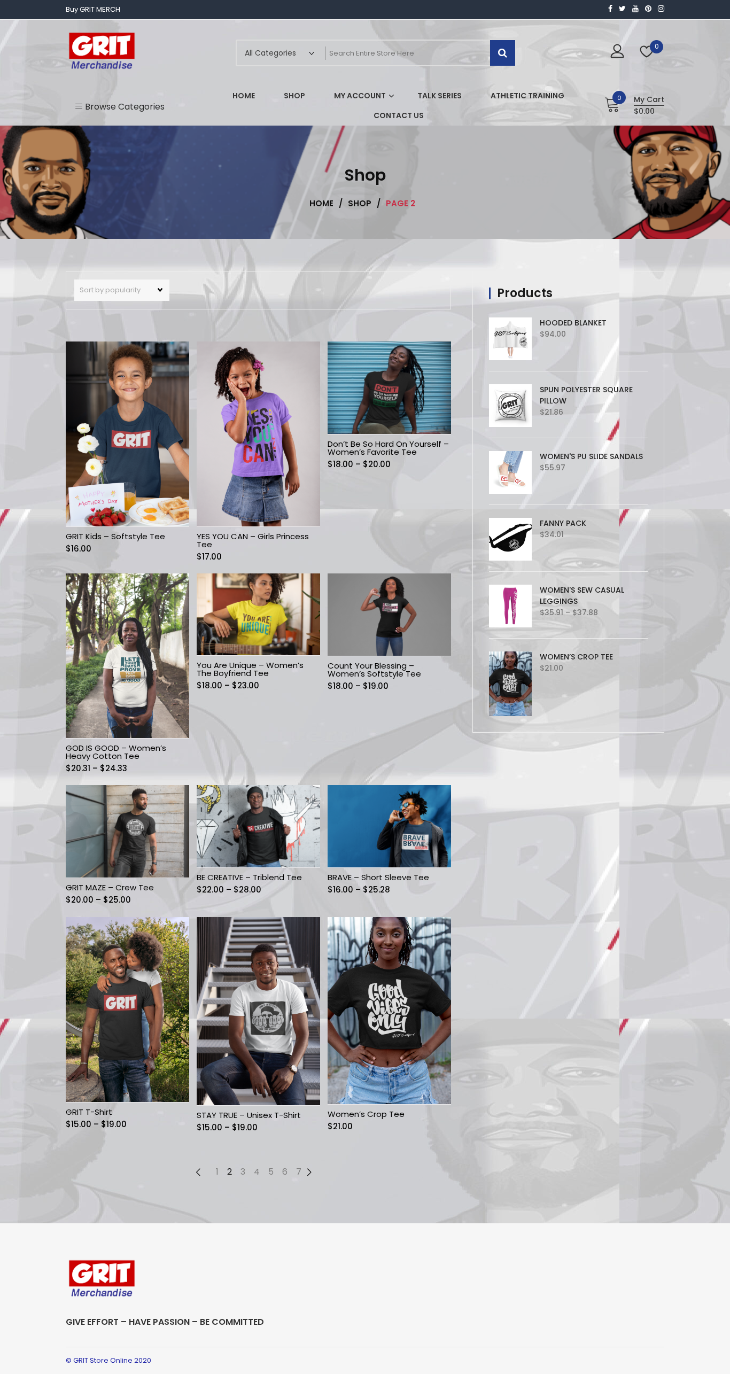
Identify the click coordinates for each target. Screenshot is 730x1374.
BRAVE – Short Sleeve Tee (378, 877)
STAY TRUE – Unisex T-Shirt (249, 1115)
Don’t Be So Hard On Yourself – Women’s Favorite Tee (388, 448)
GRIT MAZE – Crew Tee (110, 887)
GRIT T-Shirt (89, 1112)
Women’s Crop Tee (366, 1114)
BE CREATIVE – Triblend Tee (249, 877)
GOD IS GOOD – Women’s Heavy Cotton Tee (116, 752)
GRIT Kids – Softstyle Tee (115, 536)
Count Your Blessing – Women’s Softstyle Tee (374, 670)
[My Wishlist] (647, 52)
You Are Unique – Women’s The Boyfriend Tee (250, 669)
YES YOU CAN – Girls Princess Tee (253, 540)
